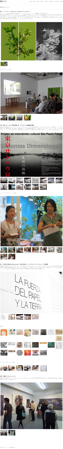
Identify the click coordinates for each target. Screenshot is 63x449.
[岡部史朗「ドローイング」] (20, 352)
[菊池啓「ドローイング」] (12, 344)
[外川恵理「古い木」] (43, 332)
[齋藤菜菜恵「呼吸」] (51, 345)
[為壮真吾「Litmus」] (28, 352)
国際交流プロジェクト (5, 7)
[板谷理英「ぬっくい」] (59, 345)
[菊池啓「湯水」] (4, 345)
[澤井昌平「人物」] (28, 345)
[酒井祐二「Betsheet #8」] (43, 352)
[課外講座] (62, 224)
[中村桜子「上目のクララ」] (51, 332)
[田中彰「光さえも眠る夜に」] (4, 352)
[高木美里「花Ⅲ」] (35, 345)
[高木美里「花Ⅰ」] (43, 343)
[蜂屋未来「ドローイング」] (4, 332)
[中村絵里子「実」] (35, 332)
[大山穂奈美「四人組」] (20, 345)
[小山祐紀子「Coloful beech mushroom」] (59, 332)
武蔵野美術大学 (6, 447)
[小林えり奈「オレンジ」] (28, 333)
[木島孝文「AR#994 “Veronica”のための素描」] (12, 351)
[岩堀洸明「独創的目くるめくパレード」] (12, 332)
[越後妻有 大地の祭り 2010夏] (1, 224)
